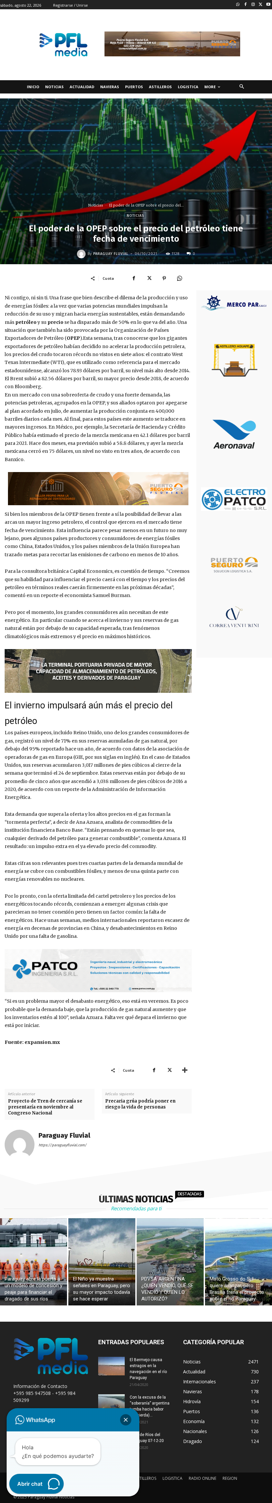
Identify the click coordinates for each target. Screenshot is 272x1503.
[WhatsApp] (179, 278)
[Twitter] (260, 5)
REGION (230, 1478)
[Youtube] (268, 5)
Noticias (95, 205)
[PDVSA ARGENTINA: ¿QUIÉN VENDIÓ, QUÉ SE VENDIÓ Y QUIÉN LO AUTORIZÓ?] (170, 1262)
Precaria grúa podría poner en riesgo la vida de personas (140, 1104)
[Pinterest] (164, 278)
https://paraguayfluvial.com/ (62, 1145)
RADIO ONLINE (202, 1478)
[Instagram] (253, 5)
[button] (241, 87)
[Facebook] (245, 5)
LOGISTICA (172, 1478)
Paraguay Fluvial (110, 254)
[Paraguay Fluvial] (82, 254)
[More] (185, 1070)
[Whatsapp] (238, 5)
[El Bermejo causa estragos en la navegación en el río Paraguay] (111, 1366)
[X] (149, 278)
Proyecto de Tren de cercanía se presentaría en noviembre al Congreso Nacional (45, 1107)
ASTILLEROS (145, 1478)
